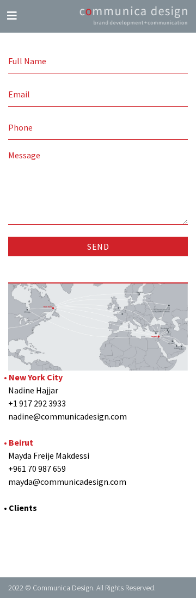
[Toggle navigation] (12, 16)
